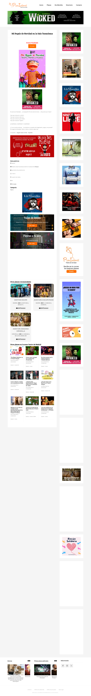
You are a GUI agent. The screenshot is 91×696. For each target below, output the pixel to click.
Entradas (32, 46)
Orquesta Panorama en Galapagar (42, 677)
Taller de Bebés (32, 217)
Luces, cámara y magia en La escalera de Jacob (17, 382)
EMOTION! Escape (20, 300)
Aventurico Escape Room (43, 300)
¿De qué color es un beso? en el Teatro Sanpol (46, 383)
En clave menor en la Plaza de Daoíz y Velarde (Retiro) (46, 359)
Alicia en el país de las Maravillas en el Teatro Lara (32, 409)
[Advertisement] (32, 263)
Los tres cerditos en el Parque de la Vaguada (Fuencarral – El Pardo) (47, 409)
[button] (29, 660)
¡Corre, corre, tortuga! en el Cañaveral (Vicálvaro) (31, 359)
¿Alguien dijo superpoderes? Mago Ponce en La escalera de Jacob (31, 383)
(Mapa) (37, 166)
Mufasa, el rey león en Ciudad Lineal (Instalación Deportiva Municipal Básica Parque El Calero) (17, 410)
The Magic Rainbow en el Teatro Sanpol (17, 358)
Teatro (12, 189)
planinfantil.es (18, 5)
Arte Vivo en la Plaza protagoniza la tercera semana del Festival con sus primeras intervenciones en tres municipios (15, 679)
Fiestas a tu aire (32, 235)
